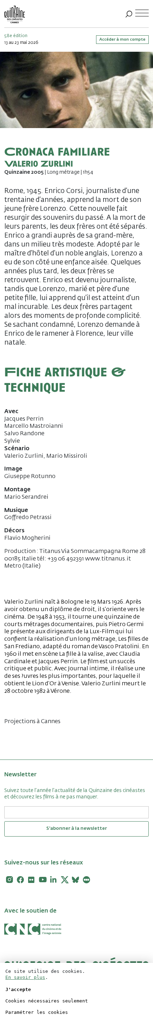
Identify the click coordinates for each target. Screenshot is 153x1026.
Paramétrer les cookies (36, 1012)
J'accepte (18, 989)
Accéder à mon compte (122, 39)
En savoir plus (25, 977)
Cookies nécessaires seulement (46, 1001)
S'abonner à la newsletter (76, 828)
